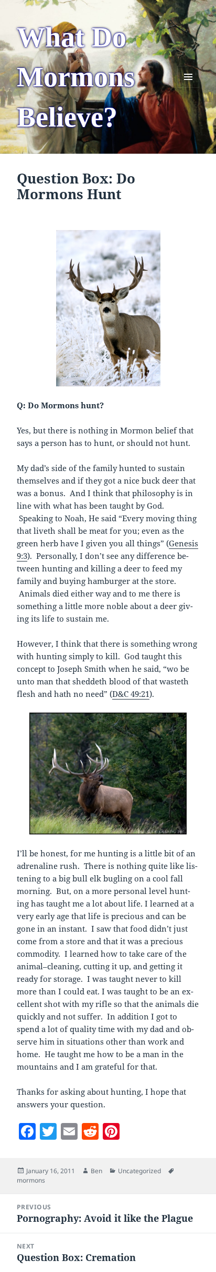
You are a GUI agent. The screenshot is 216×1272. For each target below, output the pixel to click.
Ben (96, 1170)
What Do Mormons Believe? (76, 77)
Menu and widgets (188, 87)
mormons (31, 1180)
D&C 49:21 (130, 694)
